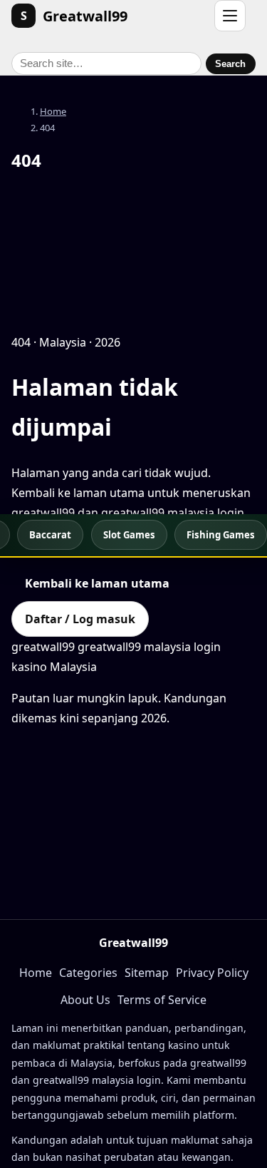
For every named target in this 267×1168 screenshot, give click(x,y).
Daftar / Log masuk (80, 619)
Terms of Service (161, 1000)
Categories (88, 972)
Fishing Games (221, 534)
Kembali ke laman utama (97, 583)
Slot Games (129, 534)
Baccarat (50, 534)
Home (53, 111)
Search (230, 63)
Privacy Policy (212, 972)
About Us (85, 1000)
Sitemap (147, 972)
